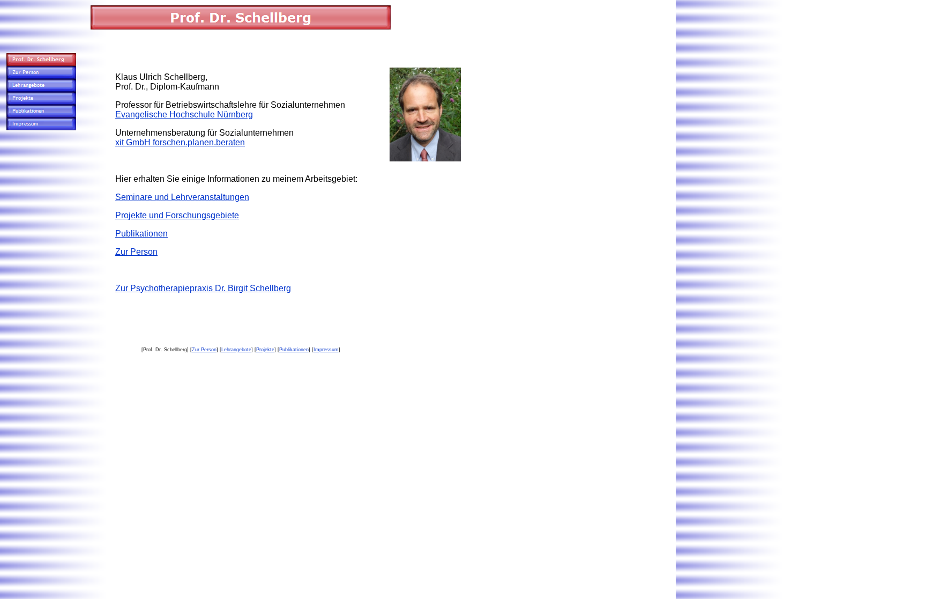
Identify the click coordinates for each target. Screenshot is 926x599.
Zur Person (136, 251)
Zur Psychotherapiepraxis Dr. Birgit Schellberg (203, 288)
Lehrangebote (236, 349)
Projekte (265, 349)
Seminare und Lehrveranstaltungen (182, 197)
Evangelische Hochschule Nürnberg (184, 114)
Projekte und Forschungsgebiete (177, 215)
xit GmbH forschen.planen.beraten (180, 142)
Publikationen (141, 233)
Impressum (326, 349)
